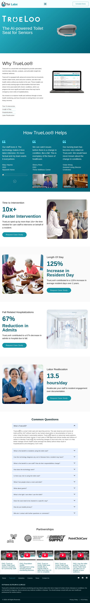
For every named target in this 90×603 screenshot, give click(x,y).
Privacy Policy (74, 599)
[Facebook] (82, 577)
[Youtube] (78, 577)
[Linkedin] (86, 577)
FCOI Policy (84, 599)
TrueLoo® (12, 578)
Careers (30, 578)
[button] (45, 4)
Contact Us (45, 578)
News (37, 578)
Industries (21, 578)
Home (4, 578)
